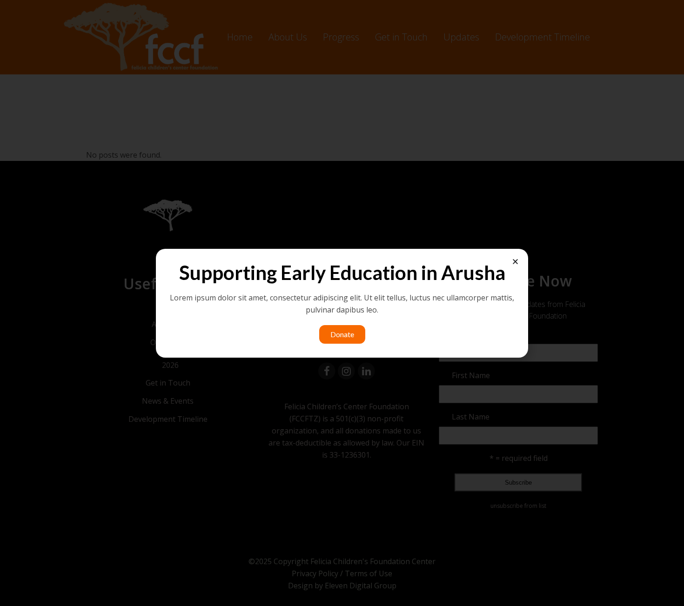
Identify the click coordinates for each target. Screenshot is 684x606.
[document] (342, 303)
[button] (515, 261)
